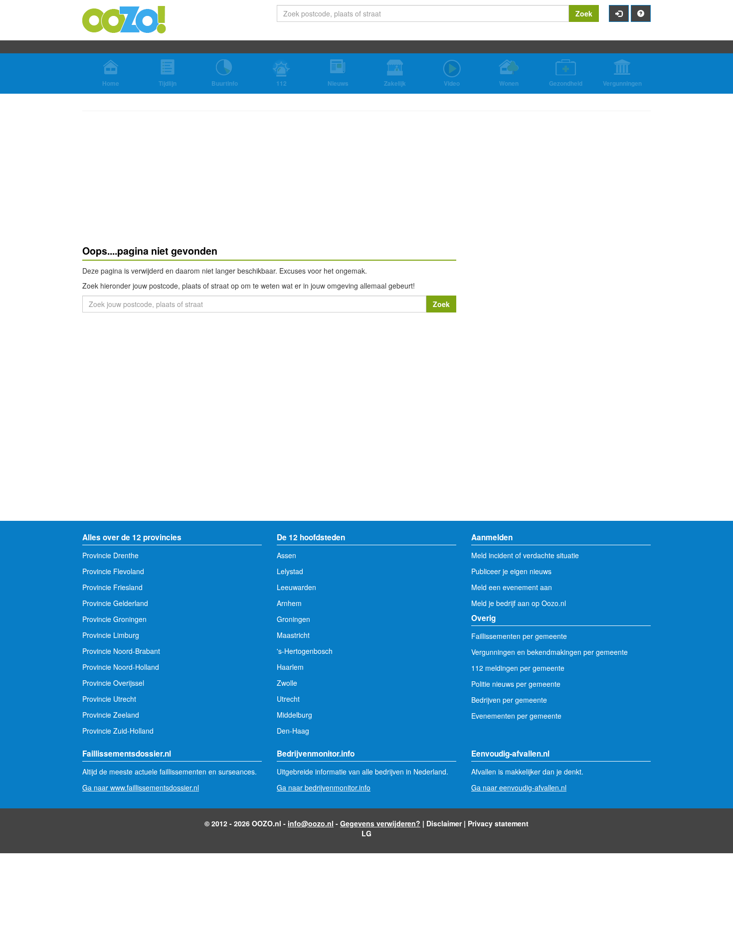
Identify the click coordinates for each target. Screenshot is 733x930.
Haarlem (290, 667)
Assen (286, 555)
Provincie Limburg (110, 635)
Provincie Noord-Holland (120, 667)
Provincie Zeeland (110, 715)
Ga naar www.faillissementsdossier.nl (140, 787)
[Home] (124, 18)
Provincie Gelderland (115, 603)
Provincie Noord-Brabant (121, 651)
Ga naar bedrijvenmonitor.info (323, 787)
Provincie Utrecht (109, 699)
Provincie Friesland (112, 587)
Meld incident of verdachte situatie (525, 555)
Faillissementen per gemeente (519, 636)
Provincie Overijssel (113, 683)
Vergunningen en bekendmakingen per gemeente (549, 652)
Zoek (583, 13)
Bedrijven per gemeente (509, 700)
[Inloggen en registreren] (619, 13)
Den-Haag (293, 731)
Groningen (293, 619)
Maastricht (293, 635)
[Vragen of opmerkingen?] (641, 13)
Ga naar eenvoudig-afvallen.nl (518, 787)
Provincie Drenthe (110, 555)
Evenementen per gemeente (516, 716)
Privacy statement (498, 823)
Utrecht (288, 699)
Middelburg (294, 715)
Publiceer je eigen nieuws (511, 571)
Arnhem (289, 603)
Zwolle (287, 683)
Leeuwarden (296, 587)
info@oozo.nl (311, 823)
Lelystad (290, 571)
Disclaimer (444, 823)
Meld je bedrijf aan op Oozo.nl (518, 603)
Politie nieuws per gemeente (515, 684)
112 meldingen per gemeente (517, 668)
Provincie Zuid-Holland (118, 731)
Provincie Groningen (114, 619)
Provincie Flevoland (113, 571)
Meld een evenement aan (511, 587)
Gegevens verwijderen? (380, 823)
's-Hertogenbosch (305, 651)
